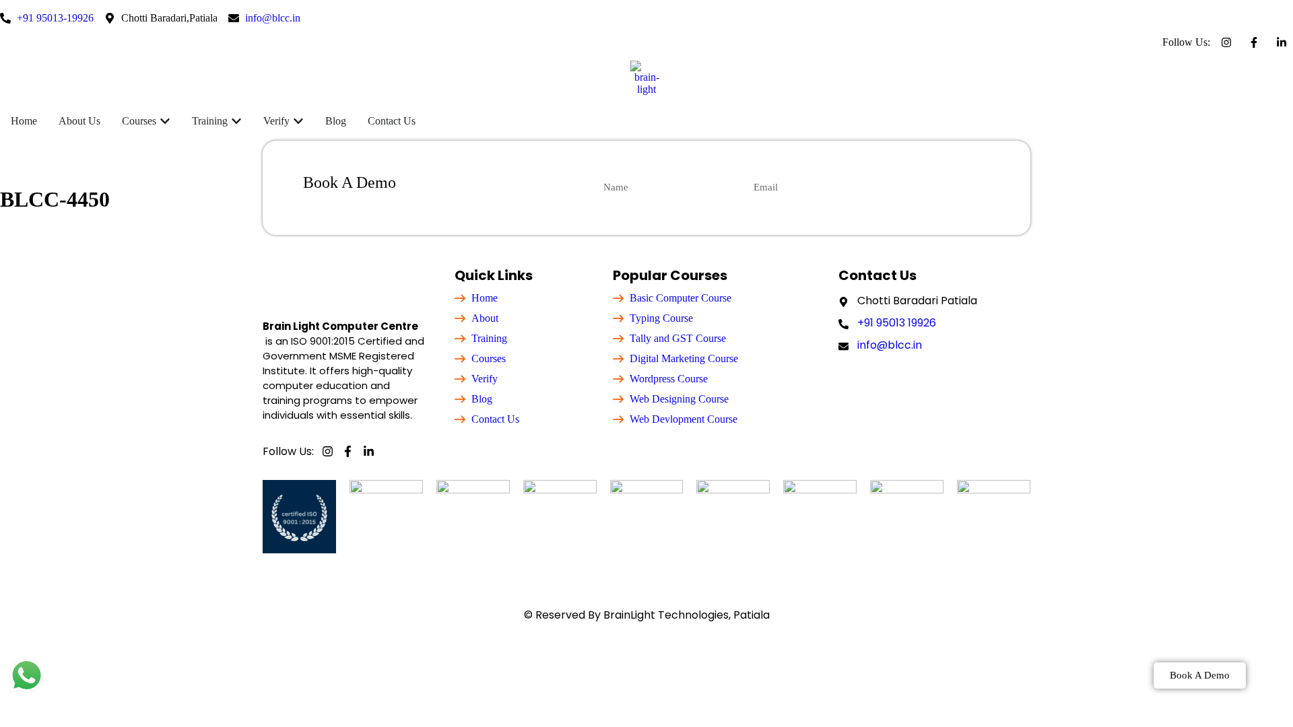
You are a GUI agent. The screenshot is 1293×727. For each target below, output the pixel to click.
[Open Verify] (298, 121)
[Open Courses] (165, 121)
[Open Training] (236, 121)
